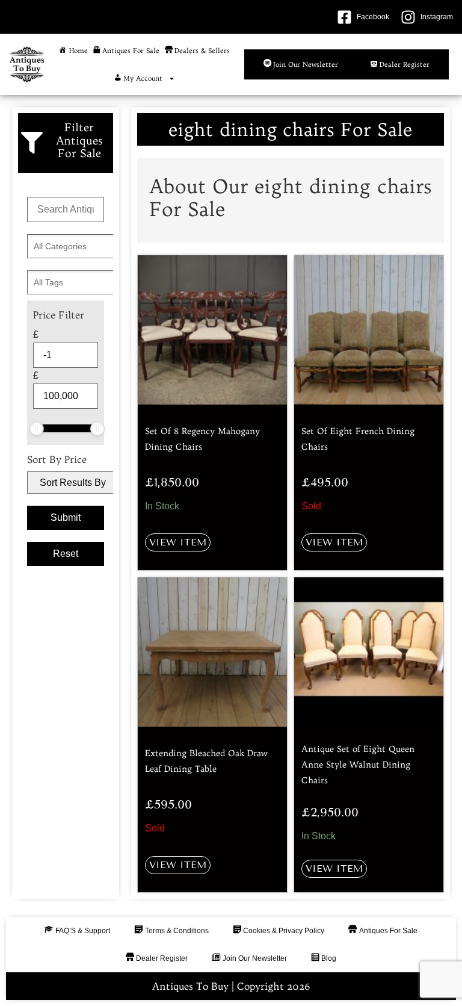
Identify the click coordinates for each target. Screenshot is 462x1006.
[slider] (36, 428)
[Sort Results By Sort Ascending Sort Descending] (65, 482)
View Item (177, 542)
